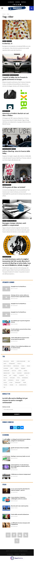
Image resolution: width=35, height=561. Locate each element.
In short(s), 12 (7, 43)
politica (5, 377)
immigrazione (7, 373)
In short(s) (9, 41)
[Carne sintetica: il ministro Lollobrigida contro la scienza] (6, 499)
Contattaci (17, 2)
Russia (17, 380)
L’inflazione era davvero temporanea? (21, 474)
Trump (24, 382)
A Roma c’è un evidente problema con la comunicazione (21, 347)
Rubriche (4, 220)
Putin (18, 377)
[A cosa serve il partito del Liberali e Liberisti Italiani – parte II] (6, 491)
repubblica (11, 380)
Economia (6, 368)
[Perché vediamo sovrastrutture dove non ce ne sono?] (6, 331)
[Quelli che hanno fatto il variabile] (6, 449)
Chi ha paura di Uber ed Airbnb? (13, 187)
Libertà (5, 375)
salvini (23, 380)
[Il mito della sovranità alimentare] (6, 516)
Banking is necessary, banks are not (20, 456)
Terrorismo (18, 382)
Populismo (12, 377)
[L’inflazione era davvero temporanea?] (6, 476)
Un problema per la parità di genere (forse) (20, 321)
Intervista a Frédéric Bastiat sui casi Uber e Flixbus (15, 114)
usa (4, 387)
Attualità (4, 41)
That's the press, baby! (11, 220)
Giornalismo (6, 370)
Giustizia (13, 148)
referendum (25, 377)
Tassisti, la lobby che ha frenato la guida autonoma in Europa (14, 78)
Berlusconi (6, 361)
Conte (5, 363)
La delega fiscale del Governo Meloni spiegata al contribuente (20, 440)
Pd (26, 375)
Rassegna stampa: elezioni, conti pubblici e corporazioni (14, 224)
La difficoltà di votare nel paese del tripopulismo (20, 523)
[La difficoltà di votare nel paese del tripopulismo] (6, 525)
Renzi (5, 380)
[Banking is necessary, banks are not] (6, 458)
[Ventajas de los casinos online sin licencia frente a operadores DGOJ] (6, 297)
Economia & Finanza (7, 184)
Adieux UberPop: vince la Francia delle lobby (16, 152)
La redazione (11, 2)
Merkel (15, 375)
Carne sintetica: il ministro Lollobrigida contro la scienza (19, 498)
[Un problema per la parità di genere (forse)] (6, 322)
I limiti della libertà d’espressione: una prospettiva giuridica (20, 338)
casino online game (21, 361)
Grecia (19, 370)
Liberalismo (27, 373)
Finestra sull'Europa (7, 148)
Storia (10, 382)
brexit (12, 361)
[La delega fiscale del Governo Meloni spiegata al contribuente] (6, 441)
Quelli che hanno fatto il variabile (20, 448)
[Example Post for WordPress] (6, 288)
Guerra (25, 370)
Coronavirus (12, 363)
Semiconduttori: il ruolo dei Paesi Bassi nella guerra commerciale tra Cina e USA (20, 466)
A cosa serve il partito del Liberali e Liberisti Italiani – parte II (20, 489)
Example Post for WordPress (18, 286)
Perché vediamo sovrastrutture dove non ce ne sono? (21, 330)
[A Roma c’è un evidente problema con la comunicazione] (6, 348)
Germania (23, 368)
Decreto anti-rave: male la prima (19, 506)
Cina (29, 361)
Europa (16, 368)
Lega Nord (19, 373)
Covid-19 (19, 363)
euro (11, 368)
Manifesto (23, 2)
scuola (5, 382)
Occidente (21, 375)
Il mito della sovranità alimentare (20, 514)
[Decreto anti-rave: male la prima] (6, 508)
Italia (13, 373)
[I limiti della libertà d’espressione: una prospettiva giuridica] (6, 339)
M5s (10, 375)
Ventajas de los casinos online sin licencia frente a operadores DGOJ (20, 296)
